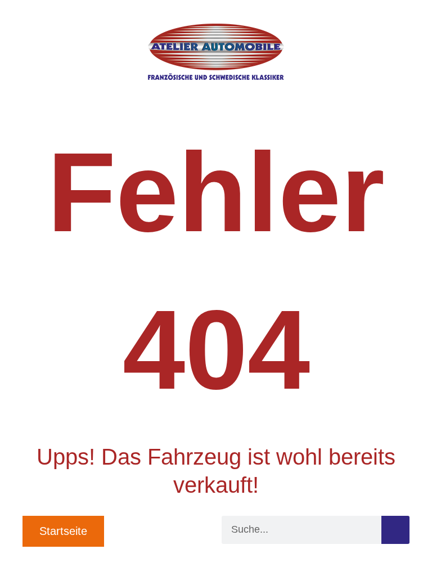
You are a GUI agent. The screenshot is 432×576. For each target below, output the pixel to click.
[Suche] (395, 530)
